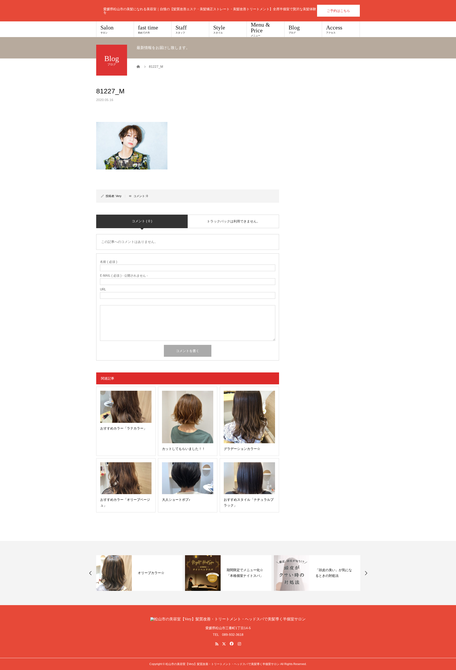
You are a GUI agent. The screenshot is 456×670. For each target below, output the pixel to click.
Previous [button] (90, 573)
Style (219, 29)
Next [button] (366, 573)
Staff (181, 29)
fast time (148, 29)
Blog (294, 29)
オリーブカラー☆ (151, 573)
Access (334, 29)
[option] (139, 573)
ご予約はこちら (338, 11)
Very (118, 196)
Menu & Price (260, 29)
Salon (107, 29)
